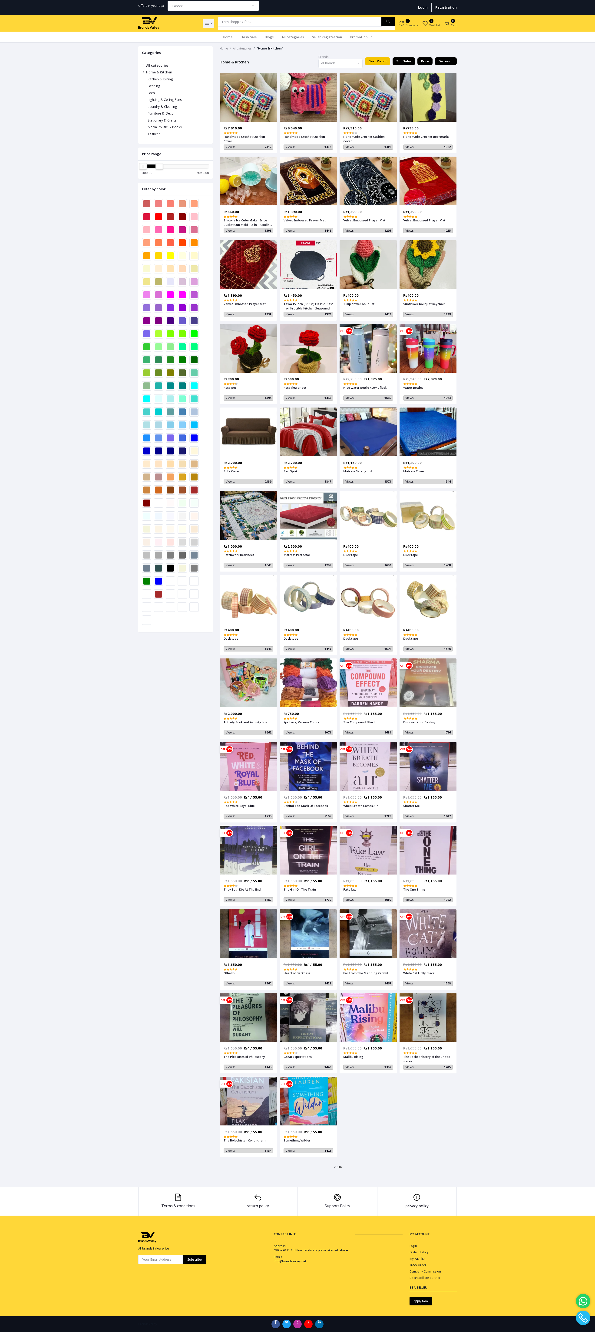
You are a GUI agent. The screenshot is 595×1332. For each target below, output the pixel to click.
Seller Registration (327, 37)
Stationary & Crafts (162, 120)
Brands (323, 57)
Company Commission (425, 1271)
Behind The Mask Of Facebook (306, 806)
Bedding (154, 86)
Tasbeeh (154, 134)
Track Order (418, 1265)
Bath (151, 93)
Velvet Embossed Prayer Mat (305, 220)
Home (227, 37)
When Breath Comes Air (360, 806)
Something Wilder (297, 1140)
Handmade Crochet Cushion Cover (244, 139)
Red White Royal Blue (239, 806)
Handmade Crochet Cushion (304, 137)
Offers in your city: (151, 5)
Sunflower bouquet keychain (424, 304)
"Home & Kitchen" (270, 48)
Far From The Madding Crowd (365, 973)
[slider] (143, 166)
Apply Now (420, 1301)
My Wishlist (417, 1258)
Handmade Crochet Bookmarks (426, 137)
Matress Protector (297, 555)
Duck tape (350, 555)
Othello (229, 973)
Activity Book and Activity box (245, 722)
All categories (293, 37)
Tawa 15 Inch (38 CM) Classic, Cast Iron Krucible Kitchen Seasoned (308, 306)
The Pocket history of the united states (426, 1059)
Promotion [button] (359, 37)
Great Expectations (298, 1057)
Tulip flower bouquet (358, 304)
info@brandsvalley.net (290, 1261)
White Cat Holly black (418, 973)
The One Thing (414, 889)
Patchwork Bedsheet (239, 555)
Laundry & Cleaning (162, 106)
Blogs (269, 37)
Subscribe (194, 1259)
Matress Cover (413, 471)
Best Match (378, 61)
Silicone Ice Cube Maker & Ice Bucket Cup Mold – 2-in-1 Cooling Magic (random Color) (248, 222)
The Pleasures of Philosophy (244, 1057)
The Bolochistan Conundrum (244, 1140)
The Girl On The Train (300, 889)
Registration (446, 7)
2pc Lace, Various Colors (301, 722)
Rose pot (230, 387)
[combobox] (213, 6)
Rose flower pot (295, 387)
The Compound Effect (359, 722)
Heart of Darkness (297, 973)
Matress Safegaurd (357, 471)
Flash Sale (249, 37)
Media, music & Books (165, 127)
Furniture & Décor (161, 113)
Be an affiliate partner (425, 1278)
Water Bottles (413, 387)
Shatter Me (411, 806)
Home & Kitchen (158, 72)
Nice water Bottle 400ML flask (365, 387)
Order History (419, 1252)
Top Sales (403, 61)
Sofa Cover (232, 471)
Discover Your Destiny (419, 722)
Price (425, 61)
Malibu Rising (353, 1057)
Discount (446, 61)
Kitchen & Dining (160, 79)
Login (423, 7)
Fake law (349, 889)
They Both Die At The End (242, 889)
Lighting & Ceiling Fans (165, 99)
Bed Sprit (290, 471)
